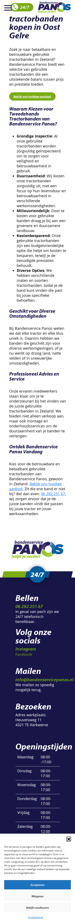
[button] (69, 839)
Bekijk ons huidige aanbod (32, 96)
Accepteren (37, 885)
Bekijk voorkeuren (37, 908)
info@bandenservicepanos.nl (44, 679)
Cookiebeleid (35, 917)
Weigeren (37, 896)
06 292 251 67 (53, 493)
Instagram (25, 649)
